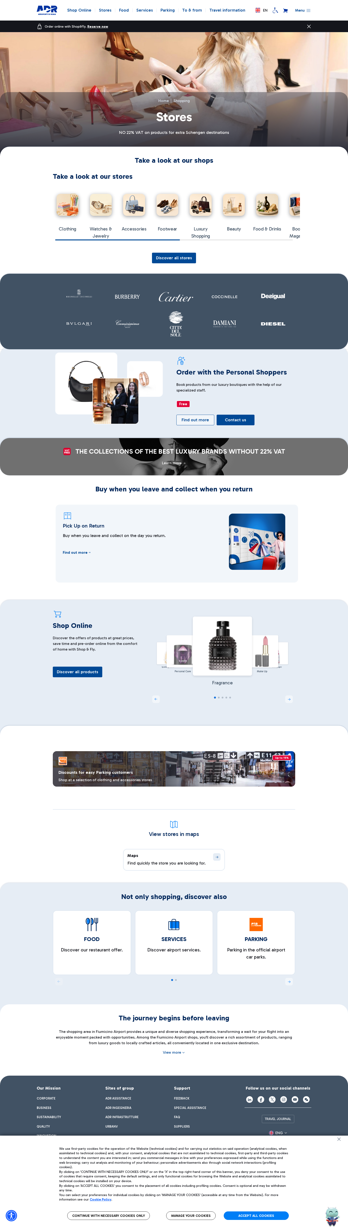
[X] (272, 1099)
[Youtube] (295, 1099)
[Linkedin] (249, 1099)
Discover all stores (174, 257)
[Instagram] (283, 1099)
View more (172, 1052)
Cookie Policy (100, 1199)
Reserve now (97, 27)
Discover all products (77, 671)
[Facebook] (261, 1099)
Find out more (195, 419)
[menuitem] (46, 1098)
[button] (261, 10)
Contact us (235, 419)
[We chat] (306, 1099)
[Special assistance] (275, 10)
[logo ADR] (47, 10)
